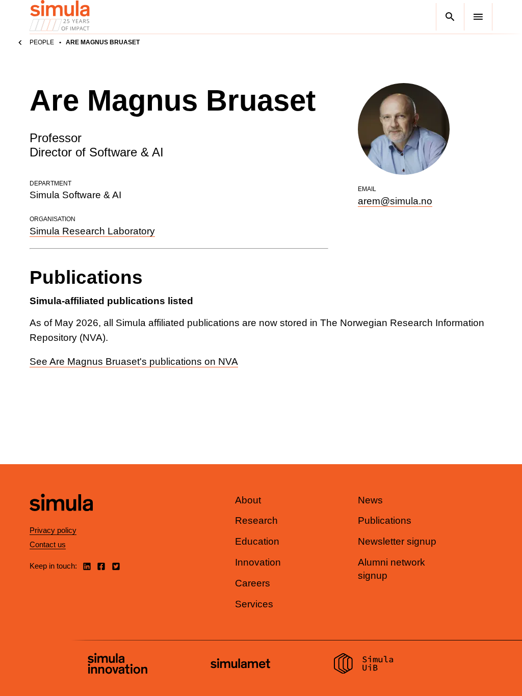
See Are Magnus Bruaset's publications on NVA (134, 361)
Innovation (258, 562)
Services (254, 604)
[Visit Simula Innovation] (117, 665)
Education (257, 541)
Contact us (48, 544)
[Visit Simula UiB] (364, 665)
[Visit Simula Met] (240, 664)
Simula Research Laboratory (92, 231)
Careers (252, 583)
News (370, 500)
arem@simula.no (395, 201)
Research (256, 520)
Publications (384, 520)
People (42, 42)
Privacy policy (53, 530)
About (248, 500)
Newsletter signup (397, 541)
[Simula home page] (61, 519)
